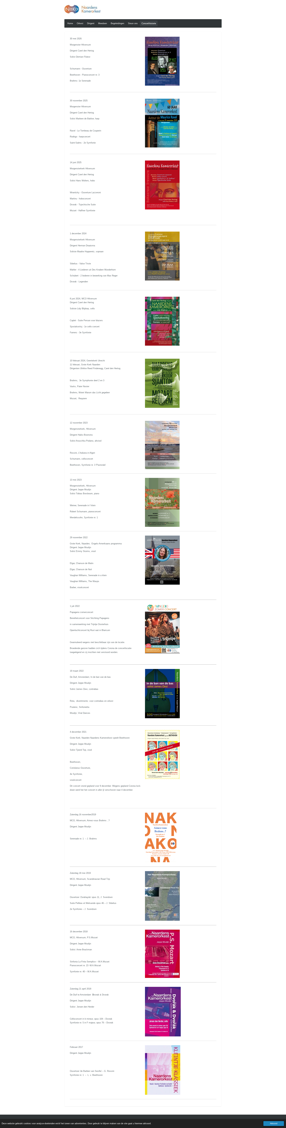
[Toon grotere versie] (162, 61)
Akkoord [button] (273, 1123)
